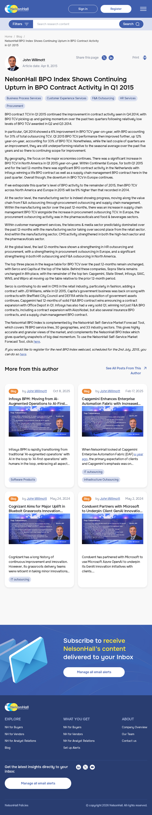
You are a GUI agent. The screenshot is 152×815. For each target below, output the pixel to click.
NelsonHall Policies (16, 805)
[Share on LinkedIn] (111, 57)
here (37, 342)
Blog (19, 36)
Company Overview (134, 727)
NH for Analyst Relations (20, 741)
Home (8, 36)
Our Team (128, 734)
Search (128, 24)
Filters (17, 24)
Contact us (129, 741)
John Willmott (37, 391)
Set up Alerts (71, 748)
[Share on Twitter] (104, 57)
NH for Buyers (14, 727)
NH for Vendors (14, 734)
